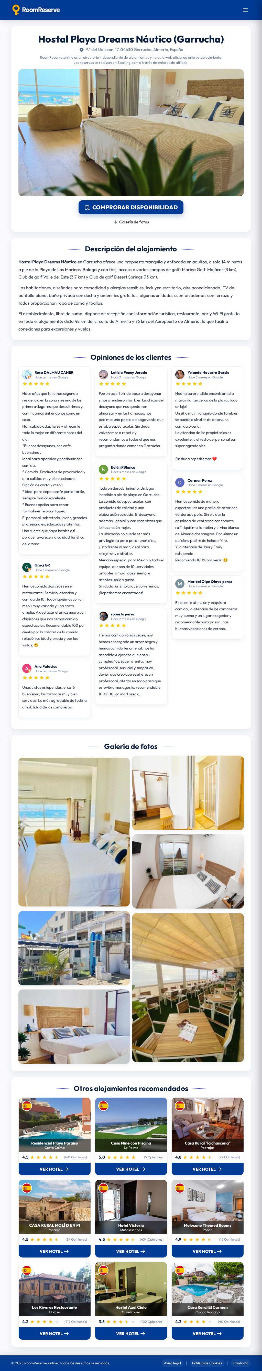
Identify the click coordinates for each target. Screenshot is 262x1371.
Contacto (240, 1363)
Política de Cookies (207, 1363)
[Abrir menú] (245, 10)
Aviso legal (172, 1363)
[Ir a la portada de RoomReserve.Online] (36, 10)
